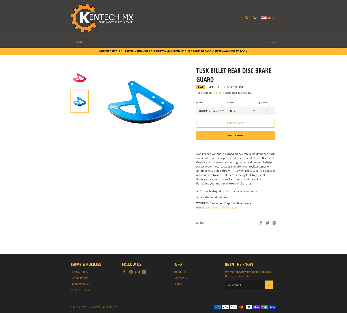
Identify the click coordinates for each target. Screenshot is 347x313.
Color (230, 102)
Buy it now (235, 135)
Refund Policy (79, 278)
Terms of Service (80, 290)
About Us (179, 272)
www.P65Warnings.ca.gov (220, 207)
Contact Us (181, 278)
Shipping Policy (80, 284)
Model (199, 102)
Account (273, 42)
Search (178, 284)
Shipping (218, 92)
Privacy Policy (79, 272)
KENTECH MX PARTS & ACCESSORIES (98, 307)
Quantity (263, 102)
